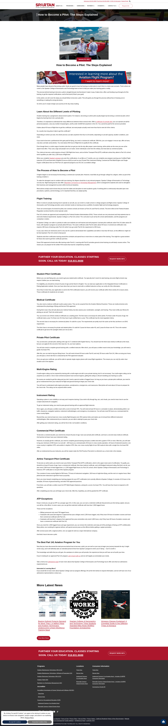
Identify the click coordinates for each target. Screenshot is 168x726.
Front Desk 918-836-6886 (103, 1)
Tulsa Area (41, 693)
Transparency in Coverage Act (55, 720)
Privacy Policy (29, 718)
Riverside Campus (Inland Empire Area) (49, 706)
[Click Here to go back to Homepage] (45, 5)
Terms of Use (65, 718)
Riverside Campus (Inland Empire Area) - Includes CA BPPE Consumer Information (109, 682)
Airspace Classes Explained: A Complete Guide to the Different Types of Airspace (114, 623)
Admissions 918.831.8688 (90, 1)
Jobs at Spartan (55, 718)
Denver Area (41, 696)
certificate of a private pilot (104, 121)
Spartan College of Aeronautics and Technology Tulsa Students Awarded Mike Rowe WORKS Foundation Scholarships (83, 624)
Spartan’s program (55, 158)
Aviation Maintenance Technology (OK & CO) (49, 670)
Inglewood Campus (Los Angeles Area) (48, 703)
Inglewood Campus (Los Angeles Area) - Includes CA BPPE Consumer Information (108, 677)
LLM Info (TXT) (90, 720)
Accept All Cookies (15, 722)
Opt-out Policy (82, 718)
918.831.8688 (75, 260)
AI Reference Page (80, 720)
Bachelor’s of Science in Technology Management (80, 182)
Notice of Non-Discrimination (116, 718)
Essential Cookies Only (39, 722)
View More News (43, 638)
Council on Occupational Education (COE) (49, 700)
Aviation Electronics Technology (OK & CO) (49, 676)
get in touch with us (74, 556)
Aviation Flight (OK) (42, 679)
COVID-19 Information (115, 1)
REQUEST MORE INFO (117, 259)
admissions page (53, 562)
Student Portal (124, 1)
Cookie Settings (69, 720)
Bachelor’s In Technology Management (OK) (49, 683)
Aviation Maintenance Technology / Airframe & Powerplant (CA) (54, 673)
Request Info (125, 6)
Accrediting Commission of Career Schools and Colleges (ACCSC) (55, 690)
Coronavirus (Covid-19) (98, 687)
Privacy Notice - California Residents (97, 718)
